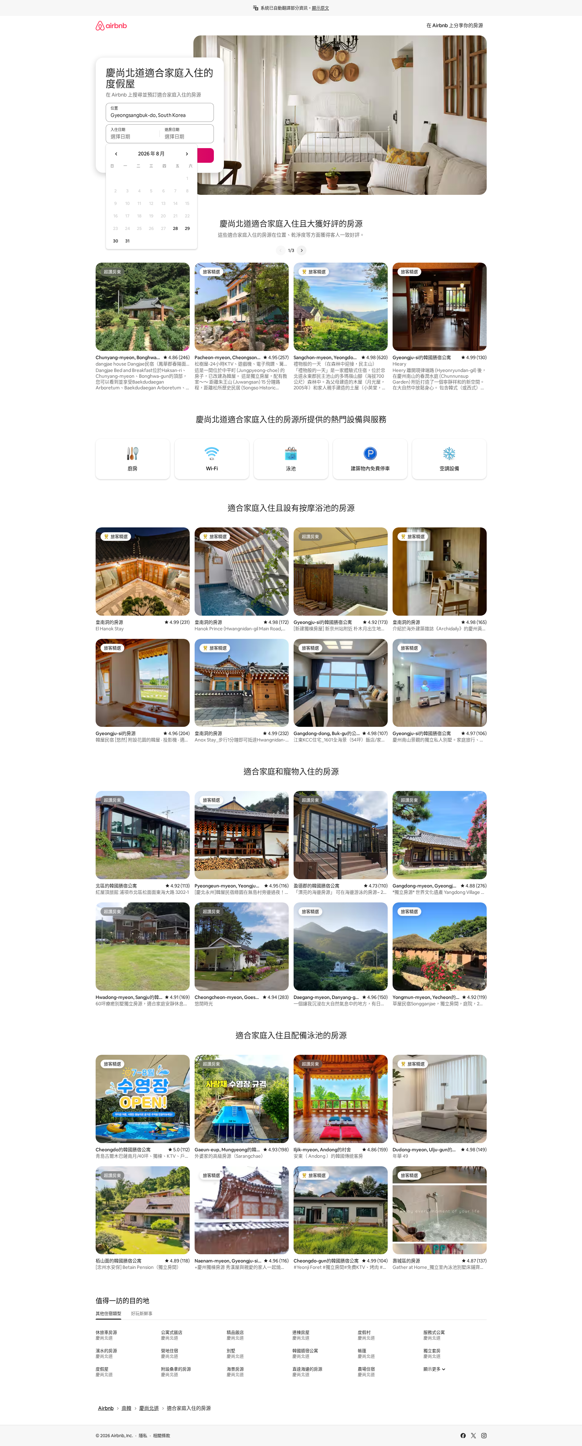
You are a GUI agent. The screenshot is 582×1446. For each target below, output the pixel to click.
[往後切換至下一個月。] (187, 154)
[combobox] (160, 115)
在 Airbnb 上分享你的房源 (454, 25)
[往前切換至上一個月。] (116, 154)
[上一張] (281, 250)
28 (175, 228)
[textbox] (133, 136)
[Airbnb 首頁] (111, 25)
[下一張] (301, 250)
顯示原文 (320, 8)
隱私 (143, 1435)
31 (127, 241)
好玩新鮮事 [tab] (141, 1313)
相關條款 (161, 1435)
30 (115, 241)
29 (187, 228)
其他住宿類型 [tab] (108, 1313)
